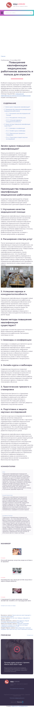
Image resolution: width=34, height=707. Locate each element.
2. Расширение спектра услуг (16, 117)
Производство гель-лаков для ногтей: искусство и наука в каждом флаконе (16, 580)
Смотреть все (30, 635)
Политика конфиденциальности (17, 698)
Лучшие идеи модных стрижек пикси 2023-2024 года (16, 663)
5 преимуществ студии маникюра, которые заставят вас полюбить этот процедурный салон (16, 600)
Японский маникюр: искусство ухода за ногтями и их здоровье (16, 560)
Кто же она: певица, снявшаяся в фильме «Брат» (15, 618)
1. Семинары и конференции (15, 128)
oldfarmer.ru (14, 706)
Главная (3, 56)
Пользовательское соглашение (17, 688)
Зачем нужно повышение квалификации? (17, 107)
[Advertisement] (17, 34)
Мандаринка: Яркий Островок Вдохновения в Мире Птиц (15, 621)
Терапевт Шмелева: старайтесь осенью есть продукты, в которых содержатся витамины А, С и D (15, 625)
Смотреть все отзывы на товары (8, 605)
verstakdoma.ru (23, 706)
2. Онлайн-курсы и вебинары (15, 131)
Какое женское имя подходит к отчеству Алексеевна (16, 615)
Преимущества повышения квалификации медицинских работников (17, 110)
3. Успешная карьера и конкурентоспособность (14, 120)
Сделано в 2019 (13, 702)
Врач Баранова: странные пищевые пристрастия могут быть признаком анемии (16, 628)
